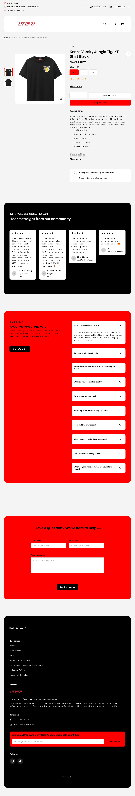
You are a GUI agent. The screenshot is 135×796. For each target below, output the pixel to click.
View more (75, 158)
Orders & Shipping (19, 660)
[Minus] (72, 95)
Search (13, 645)
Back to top (16, 628)
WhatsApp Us (20, 349)
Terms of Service (18, 675)
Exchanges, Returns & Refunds (26, 665)
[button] (105, 24)
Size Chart (76, 86)
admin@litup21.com (121, 7)
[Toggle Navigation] (12, 24)
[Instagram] (12, 761)
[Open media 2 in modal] (40, 79)
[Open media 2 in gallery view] (8, 83)
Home (6, 37)
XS (74, 72)
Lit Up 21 (67, 777)
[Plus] (84, 95)
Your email (75, 540)
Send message (67, 586)
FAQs (11, 655)
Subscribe (114, 741)
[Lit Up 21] (26, 24)
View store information (93, 177)
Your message (38, 555)
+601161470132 (100, 7)
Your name (36, 540)
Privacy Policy (17, 670)
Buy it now (100, 102)
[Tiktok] (20, 761)
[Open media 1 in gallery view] (8, 72)
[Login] (115, 24)
